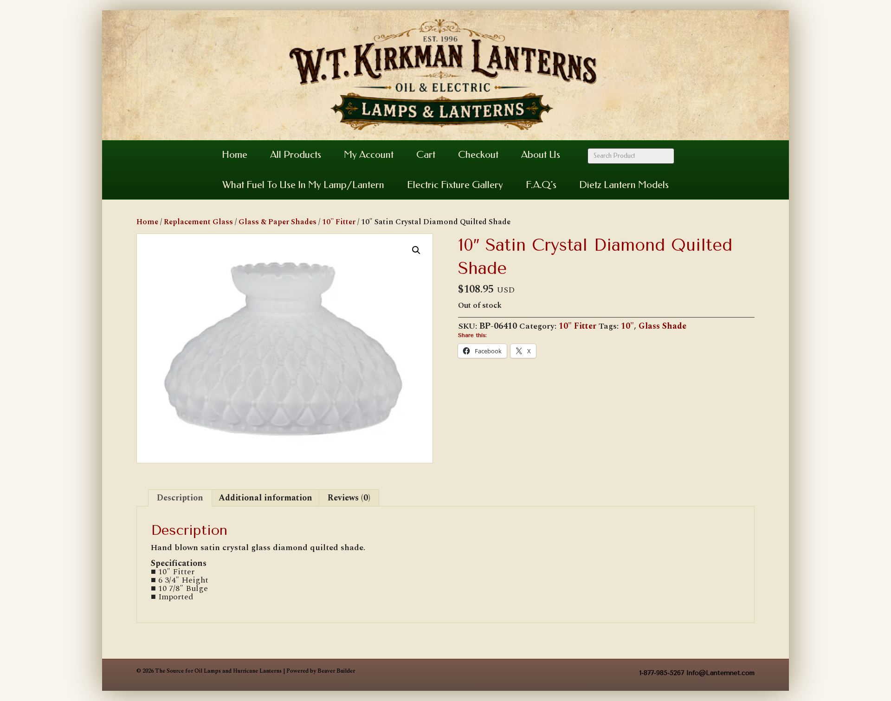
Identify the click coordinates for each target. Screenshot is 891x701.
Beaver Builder (336, 671)
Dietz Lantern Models (624, 185)
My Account (369, 155)
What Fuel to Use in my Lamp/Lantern (303, 185)
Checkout (478, 155)
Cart (425, 155)
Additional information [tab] (265, 498)
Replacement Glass (198, 222)
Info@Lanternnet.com (720, 673)
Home (234, 155)
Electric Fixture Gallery (455, 185)
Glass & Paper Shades (277, 222)
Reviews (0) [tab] (349, 498)
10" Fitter (338, 222)
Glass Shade (662, 326)
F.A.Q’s (541, 185)
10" (627, 326)
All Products (295, 155)
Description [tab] (180, 498)
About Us (540, 155)
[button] (416, 250)
